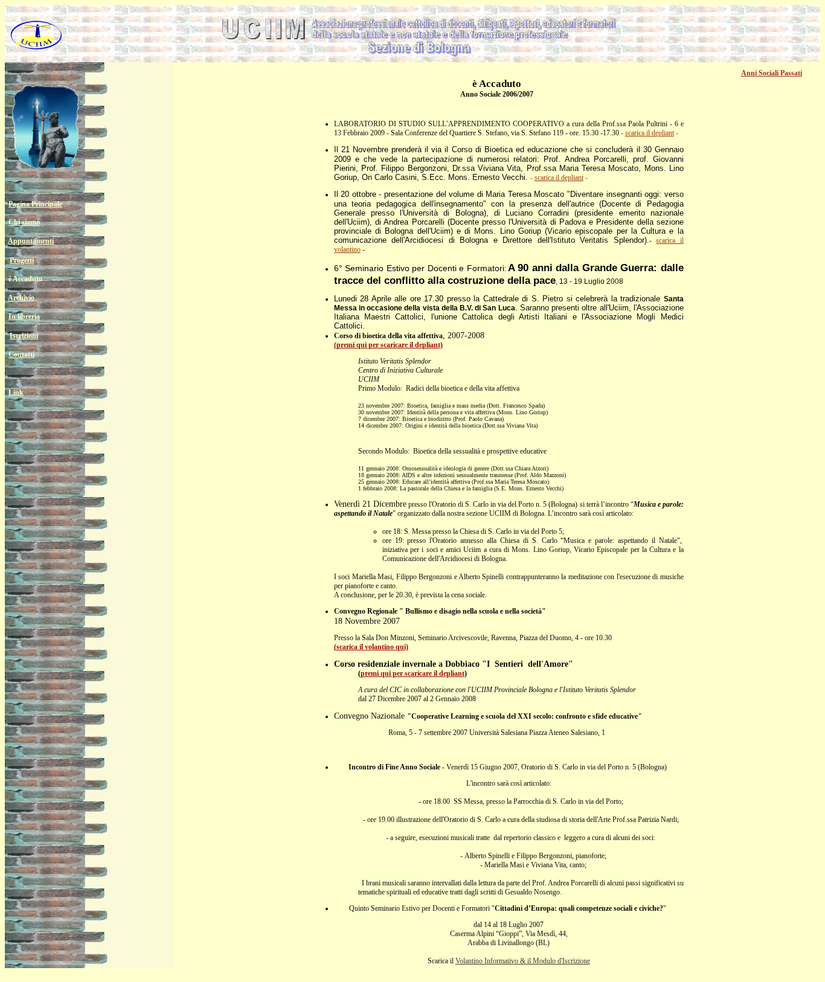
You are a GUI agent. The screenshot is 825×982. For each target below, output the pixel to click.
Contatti (21, 354)
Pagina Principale (35, 204)
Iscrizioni (24, 336)
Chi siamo (24, 222)
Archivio (21, 298)
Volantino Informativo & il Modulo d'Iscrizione (522, 961)
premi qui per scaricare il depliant (412, 673)
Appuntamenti (31, 241)
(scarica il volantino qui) (371, 647)
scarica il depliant (649, 133)
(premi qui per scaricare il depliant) (388, 345)
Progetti (22, 260)
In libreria (24, 316)
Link (16, 392)
